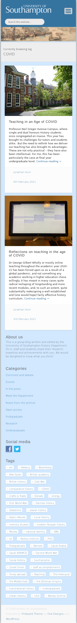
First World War (18, 503)
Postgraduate (14, 416)
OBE (56, 531)
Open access (14, 409)
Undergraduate (15, 430)
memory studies (18, 524)
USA (36, 595)
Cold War (39, 481)
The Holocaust (61, 574)
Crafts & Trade (17, 496)
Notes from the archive (20, 402)
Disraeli (39, 496)
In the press (13, 388)
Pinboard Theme (32, 613)
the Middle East (18, 581)
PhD (50, 538)
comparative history (21, 489)
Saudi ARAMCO (18, 553)
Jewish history (38, 510)
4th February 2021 (24, 182)
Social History (17, 560)
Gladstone (15, 510)
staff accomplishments (46, 567)
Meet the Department (19, 395)
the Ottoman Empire (48, 581)
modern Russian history (51, 524)
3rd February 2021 (24, 319)
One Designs (55, 613)
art (11, 467)
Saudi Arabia (58, 545)
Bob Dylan (15, 474)
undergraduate (51, 588)
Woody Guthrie (57, 595)
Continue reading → (48, 161)
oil (10, 538)
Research (11, 423)
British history (17, 481)
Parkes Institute (30, 538)
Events (10, 381)
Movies (13, 531)
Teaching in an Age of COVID (33, 122)
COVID (45, 489)
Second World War (46, 553)
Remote (38, 545)
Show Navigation (68, 11)
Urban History (17, 595)
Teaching (39, 574)
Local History (41, 517)
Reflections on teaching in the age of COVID (37, 253)
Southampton (42, 560)
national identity (35, 531)
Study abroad (17, 574)
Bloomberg (45, 467)
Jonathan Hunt (22, 172)
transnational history (21, 588)
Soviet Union (16, 567)
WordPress (12, 618)
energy (56, 496)
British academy (39, 474)
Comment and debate (20, 375)
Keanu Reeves (17, 517)
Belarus (25, 467)
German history (45, 503)
